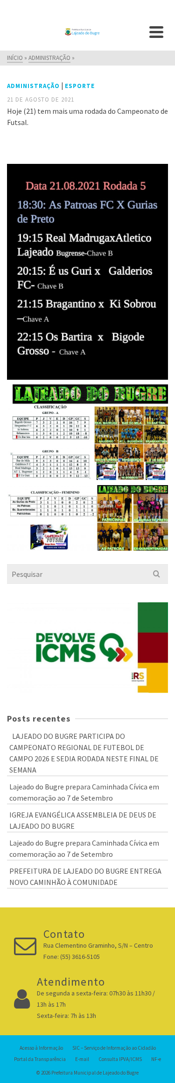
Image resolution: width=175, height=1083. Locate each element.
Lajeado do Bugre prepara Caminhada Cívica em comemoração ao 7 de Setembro (84, 792)
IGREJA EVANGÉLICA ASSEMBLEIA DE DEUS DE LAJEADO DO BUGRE (82, 820)
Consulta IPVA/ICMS (120, 1059)
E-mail (82, 1059)
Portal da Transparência (40, 1059)
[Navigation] (156, 32)
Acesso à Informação (41, 1048)
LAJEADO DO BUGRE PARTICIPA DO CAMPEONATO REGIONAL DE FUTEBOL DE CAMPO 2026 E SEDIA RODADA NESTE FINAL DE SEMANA (84, 752)
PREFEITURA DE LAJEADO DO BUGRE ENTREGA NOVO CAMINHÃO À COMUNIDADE (85, 876)
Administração (33, 86)
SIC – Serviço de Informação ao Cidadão (114, 1048)
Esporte (80, 86)
